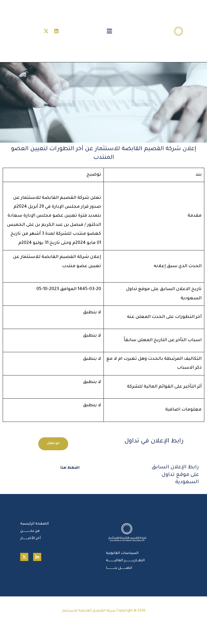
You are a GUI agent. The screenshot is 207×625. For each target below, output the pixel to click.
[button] (109, 31)
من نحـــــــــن (30, 531)
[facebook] (37, 557)
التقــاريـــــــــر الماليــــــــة (125, 561)
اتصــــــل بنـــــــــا (119, 568)
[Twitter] (24, 557)
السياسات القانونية (122, 553)
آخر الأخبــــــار (30, 538)
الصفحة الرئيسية (34, 524)
